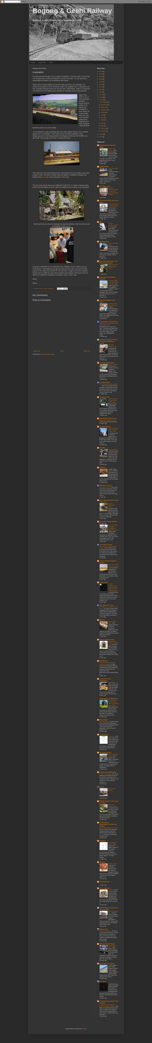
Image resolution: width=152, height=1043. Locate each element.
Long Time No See (104, 487)
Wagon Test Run (113, 364)
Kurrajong (102, 981)
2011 (101, 134)
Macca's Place (104, 734)
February (103, 128)
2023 (101, 71)
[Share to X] (62, 289)
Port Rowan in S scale (106, 605)
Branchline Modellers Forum (107, 827)
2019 (101, 81)
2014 (101, 94)
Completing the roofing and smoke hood (113, 643)
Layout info (42, 62)
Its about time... (112, 682)
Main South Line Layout (106, 963)
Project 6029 (103, 720)
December (104, 102)
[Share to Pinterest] (66, 289)
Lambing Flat (103, 661)
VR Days (102, 862)
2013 (101, 97)
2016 (101, 89)
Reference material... (105, 931)
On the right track (104, 888)
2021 (101, 76)
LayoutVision (103, 582)
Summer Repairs (104, 721)
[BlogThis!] (60, 289)
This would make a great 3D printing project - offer (113, 430)
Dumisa (110, 890)
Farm (51, 62)
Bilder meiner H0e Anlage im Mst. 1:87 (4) (113, 266)
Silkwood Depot (104, 882)
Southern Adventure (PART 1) (113, 225)
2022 (101, 74)
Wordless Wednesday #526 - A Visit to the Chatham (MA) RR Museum (113, 191)
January (103, 131)
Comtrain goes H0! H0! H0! (108, 418)
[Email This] (58, 289)
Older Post (87, 351)
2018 (101, 84)
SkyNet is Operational (105, 773)
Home (33, 62)
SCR (100, 222)
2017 (101, 87)
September (104, 110)
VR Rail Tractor (112, 863)
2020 (101, 79)
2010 (101, 137)
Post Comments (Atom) (48, 354)
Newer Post (36, 351)
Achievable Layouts (105, 544)
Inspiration (103, 120)
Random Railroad (104, 426)
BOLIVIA (102, 620)
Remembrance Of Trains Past (108, 321)
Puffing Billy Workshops (107, 944)
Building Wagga (104, 241)
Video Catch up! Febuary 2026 (107, 420)
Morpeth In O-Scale (105, 485)
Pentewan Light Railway (107, 363)
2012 (101, 100)
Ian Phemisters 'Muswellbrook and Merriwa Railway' (108, 824)
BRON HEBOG (104, 166)
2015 (101, 92)
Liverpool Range (104, 382)
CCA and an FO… (113, 983)
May (102, 123)
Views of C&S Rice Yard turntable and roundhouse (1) (113, 205)
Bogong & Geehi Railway (72, 10)
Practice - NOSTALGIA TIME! (111, 505)
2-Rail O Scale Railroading (107, 772)
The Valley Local (104, 186)
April (102, 126)
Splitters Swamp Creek (106, 639)
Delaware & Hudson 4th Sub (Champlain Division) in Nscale (108, 341)
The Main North (104, 397)
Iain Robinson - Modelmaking (108, 698)
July (102, 115)
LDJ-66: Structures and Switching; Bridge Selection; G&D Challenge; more (113, 587)
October (103, 107)
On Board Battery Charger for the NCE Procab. (113, 400)
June (102, 117)
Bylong (43, 177)
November (104, 104)
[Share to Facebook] (64, 289)
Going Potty (111, 168)
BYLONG (102, 448)
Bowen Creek (103, 929)
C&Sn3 (101, 787)
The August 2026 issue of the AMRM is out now (113, 282)
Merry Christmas (113, 449)
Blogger (84, 1028)
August (103, 112)
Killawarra (102, 467)
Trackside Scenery (105, 752)
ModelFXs (102, 841)
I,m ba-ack (111, 736)
